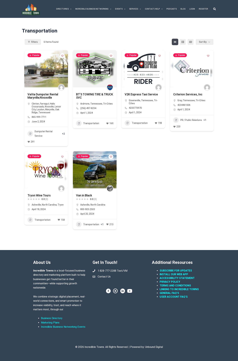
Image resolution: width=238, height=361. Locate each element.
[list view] (183, 42)
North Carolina (49, 204)
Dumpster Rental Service (43, 133)
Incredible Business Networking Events (63, 326)
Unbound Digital (154, 346)
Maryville (49, 109)
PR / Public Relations (191, 120)
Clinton (35, 103)
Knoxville (49, 106)
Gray (179, 100)
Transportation (91, 123)
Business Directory (51, 318)
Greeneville (134, 100)
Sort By (203, 42)
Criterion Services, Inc (187, 94)
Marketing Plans (50, 322)
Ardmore (84, 103)
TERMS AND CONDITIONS (176, 285)
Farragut (44, 103)
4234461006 (183, 105)
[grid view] (175, 42)
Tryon (61, 204)
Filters (34, 42)
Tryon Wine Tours (39, 195)
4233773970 (135, 108)
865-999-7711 (39, 117)
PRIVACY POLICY (170, 281)
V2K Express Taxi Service (141, 94)
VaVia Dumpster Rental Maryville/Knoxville (43, 96)
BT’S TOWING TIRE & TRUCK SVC (94, 96)
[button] (70, 8)
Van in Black (84, 195)
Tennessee (44, 112)
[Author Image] (61, 87)
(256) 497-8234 (88, 108)
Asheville (36, 204)
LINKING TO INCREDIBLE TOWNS (179, 289)
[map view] (190, 42)
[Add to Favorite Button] (62, 55)
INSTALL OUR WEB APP (174, 274)
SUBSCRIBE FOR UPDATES (176, 270)
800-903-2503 (87, 209)
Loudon (40, 109)
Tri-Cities (108, 103)
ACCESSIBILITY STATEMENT (177, 278)
